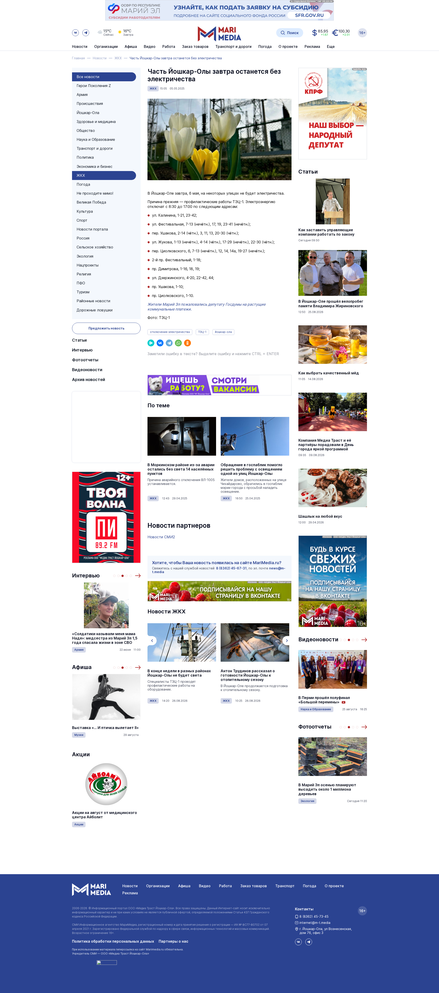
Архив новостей (88, 379)
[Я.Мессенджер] (150, 343)
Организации (158, 886)
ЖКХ (81, 175)
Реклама (130, 893)
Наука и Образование (96, 139)
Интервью (82, 350)
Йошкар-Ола (88, 112)
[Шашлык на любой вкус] (332, 488)
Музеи (78, 735)
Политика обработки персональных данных (113, 941)
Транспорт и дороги (94, 148)
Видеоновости (87, 369)
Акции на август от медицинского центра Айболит (104, 815)
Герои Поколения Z (94, 85)
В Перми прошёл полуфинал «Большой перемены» (324, 700)
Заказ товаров (253, 886)
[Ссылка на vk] (75, 32)
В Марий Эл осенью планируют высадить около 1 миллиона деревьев (327, 789)
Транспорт (284, 886)
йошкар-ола (223, 332)
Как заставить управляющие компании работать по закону (326, 232)
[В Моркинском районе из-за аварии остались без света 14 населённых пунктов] (181, 436)
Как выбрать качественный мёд (328, 373)
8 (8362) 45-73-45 (314, 916)
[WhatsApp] (178, 343)
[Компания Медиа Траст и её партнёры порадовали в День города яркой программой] (332, 412)
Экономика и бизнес (94, 166)
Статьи (79, 340)
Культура (85, 211)
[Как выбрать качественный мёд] (332, 344)
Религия (84, 274)
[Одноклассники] (187, 343)
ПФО (81, 283)
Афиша (82, 667)
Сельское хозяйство (95, 247)
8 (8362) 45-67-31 (231, 568)
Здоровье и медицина (96, 121)
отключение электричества (170, 332)
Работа (168, 47)
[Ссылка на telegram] (85, 32)
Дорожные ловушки (94, 310)
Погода (83, 184)
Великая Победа (91, 202)
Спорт (82, 220)
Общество (86, 130)
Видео (149, 47)
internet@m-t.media (315, 923)
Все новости (88, 76)
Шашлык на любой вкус (320, 516)
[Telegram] (169, 343)
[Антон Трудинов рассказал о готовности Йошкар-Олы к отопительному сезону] (255, 642)
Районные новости (93, 301)
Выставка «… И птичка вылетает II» (105, 728)
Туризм (83, 292)
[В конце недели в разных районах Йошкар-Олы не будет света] (181, 642)
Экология (85, 256)
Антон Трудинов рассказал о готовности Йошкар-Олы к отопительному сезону (248, 675)
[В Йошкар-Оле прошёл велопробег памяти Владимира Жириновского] (332, 273)
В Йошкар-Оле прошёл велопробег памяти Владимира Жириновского (330, 303)
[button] (138, 576)
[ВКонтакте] (160, 343)
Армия (82, 94)
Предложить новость (106, 328)
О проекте (334, 886)
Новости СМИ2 (161, 537)
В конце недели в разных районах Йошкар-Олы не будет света (179, 673)
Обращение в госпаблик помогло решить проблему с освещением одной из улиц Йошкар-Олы (251, 469)
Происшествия (90, 103)
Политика (85, 157)
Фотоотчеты (85, 359)
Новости (79, 47)
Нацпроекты (88, 265)
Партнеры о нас (173, 941)
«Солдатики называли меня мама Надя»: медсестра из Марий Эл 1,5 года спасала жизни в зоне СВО (104, 638)
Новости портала (92, 229)
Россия (83, 238)
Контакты (304, 909)
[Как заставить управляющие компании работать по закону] (332, 201)
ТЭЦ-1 (202, 332)
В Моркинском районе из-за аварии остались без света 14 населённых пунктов (180, 469)
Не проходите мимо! (95, 193)
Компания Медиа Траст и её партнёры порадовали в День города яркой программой (326, 444)
